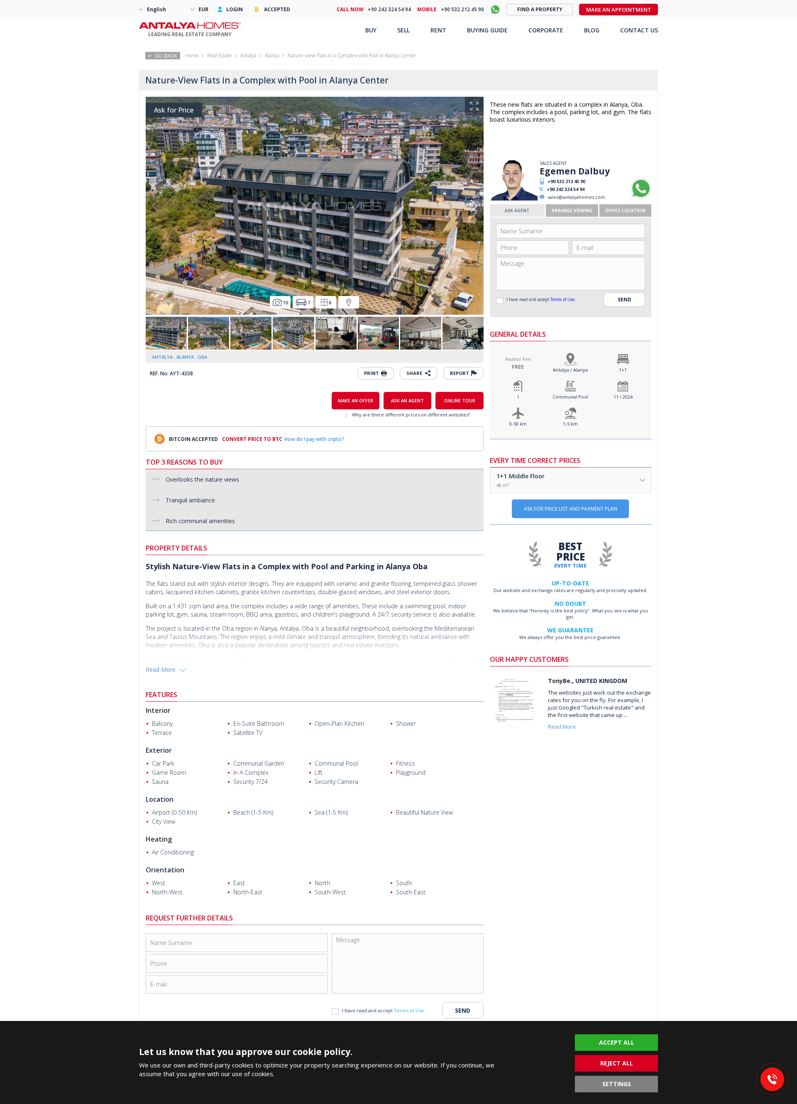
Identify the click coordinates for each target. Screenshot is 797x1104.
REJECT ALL (616, 1063)
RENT (438, 30)
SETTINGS (616, 1084)
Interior (158, 710)
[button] (473, 206)
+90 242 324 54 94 (565, 189)
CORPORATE (545, 30)
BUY (370, 30)
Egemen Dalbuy (575, 171)
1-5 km (570, 424)
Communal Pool (570, 397)
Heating (159, 839)
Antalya (248, 55)
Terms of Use (562, 299)
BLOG (591, 30)
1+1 (623, 370)
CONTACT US (639, 30)
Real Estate (219, 55)
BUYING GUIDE (487, 30)
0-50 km (518, 424)
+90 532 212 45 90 (566, 181)
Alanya (272, 55)
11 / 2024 (623, 397)
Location (160, 799)
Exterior (159, 750)
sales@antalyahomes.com (576, 197)
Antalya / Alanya (570, 370)
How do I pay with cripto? (314, 439)
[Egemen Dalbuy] (514, 199)
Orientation (165, 869)
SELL (403, 30)
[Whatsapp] (641, 197)
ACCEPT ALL (616, 1042)
